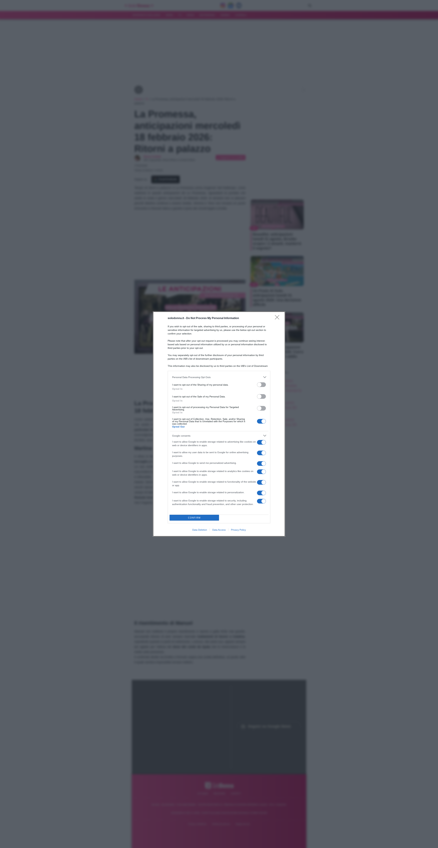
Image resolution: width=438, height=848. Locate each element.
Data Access (219, 529)
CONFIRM (194, 517)
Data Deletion (199, 529)
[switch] (261, 384)
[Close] (278, 318)
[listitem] (219, 377)
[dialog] (219, 424)
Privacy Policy (238, 529)
